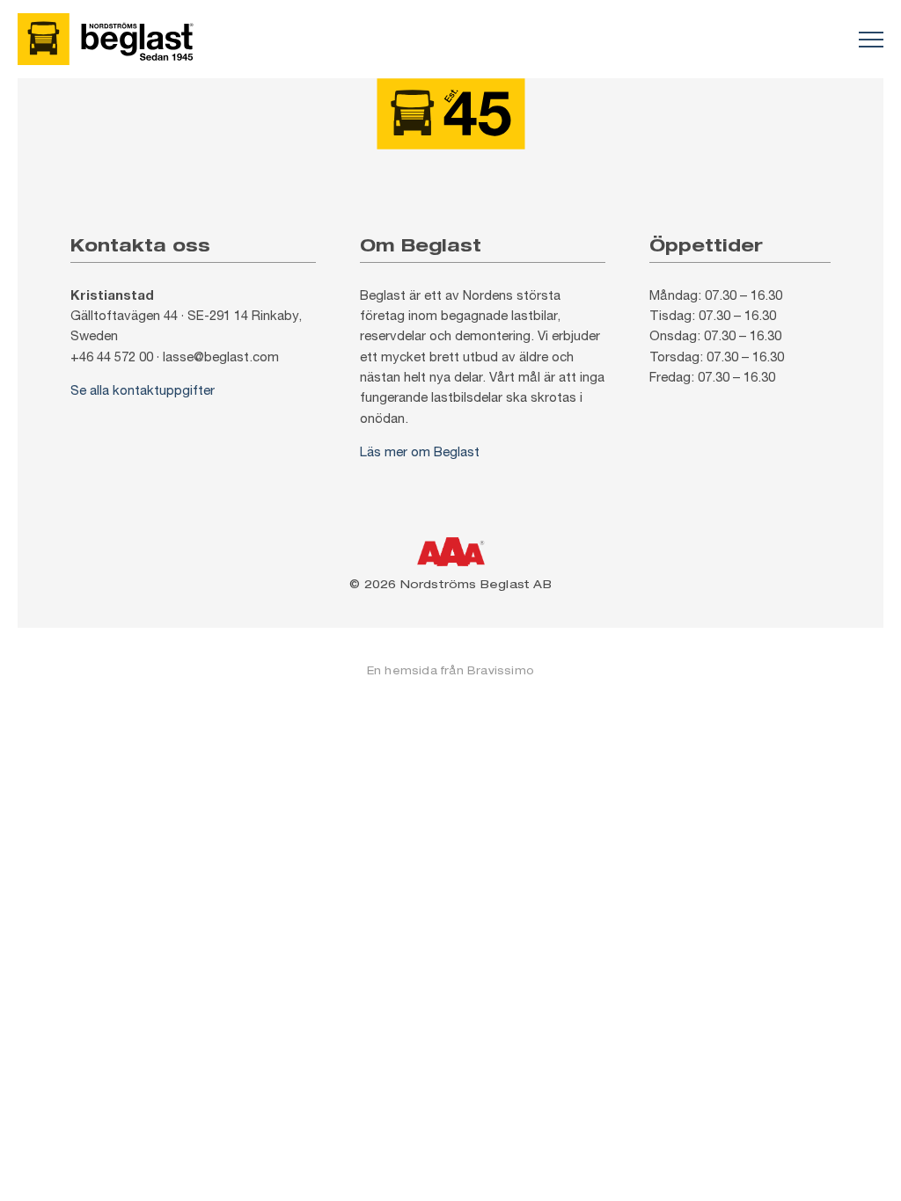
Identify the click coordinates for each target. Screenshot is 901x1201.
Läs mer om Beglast (420, 451)
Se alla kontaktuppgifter (142, 389)
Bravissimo (500, 670)
